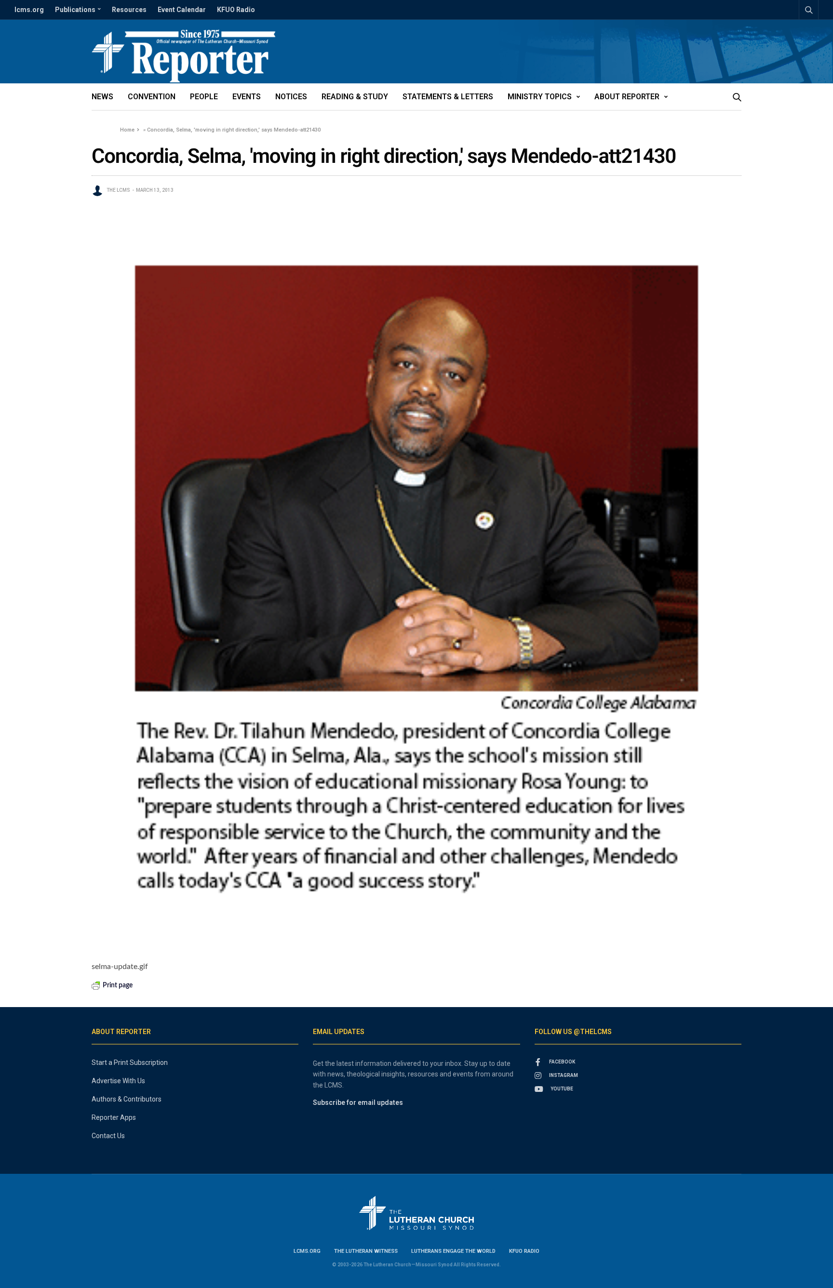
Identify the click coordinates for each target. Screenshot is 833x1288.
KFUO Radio (236, 9)
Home (127, 130)
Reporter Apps (114, 1117)
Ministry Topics (540, 96)
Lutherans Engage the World (453, 1251)
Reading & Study (355, 96)
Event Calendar (182, 9)
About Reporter (626, 96)
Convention (151, 96)
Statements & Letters (448, 96)
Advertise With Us (118, 1081)
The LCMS (118, 190)
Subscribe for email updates (358, 1102)
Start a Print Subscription (130, 1062)
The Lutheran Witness (366, 1251)
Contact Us (108, 1136)
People (204, 96)
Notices (291, 96)
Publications (75, 9)
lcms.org (29, 9)
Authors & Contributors (126, 1099)
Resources (129, 9)
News (102, 96)
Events (246, 96)
